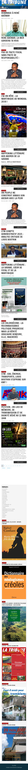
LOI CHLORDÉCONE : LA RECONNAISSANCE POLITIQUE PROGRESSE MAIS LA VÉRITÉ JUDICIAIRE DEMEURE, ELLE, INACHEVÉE (12, 330)
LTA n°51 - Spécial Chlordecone (10, 646)
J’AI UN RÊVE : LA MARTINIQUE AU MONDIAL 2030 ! (14, 98)
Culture (4, 520)
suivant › (4, 468)
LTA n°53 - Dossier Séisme (8, 725)
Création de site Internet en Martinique (14, 767)
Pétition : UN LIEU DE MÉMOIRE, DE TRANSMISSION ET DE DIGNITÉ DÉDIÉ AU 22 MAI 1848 (13, 412)
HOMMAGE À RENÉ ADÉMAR (10, 14)
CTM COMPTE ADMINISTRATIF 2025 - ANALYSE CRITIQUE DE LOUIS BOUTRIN (12, 235)
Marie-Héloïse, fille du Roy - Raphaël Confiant (11, 522)
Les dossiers (5, 644)
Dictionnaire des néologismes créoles (12, 564)
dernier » (9, 468)
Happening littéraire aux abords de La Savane (12, 156)
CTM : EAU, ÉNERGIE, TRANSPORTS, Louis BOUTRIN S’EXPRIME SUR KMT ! (13, 378)
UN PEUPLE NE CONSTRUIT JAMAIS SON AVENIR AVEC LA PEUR (13, 195)
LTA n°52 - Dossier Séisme (8, 685)
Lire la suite (20, 48)
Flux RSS (14, 765)
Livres (3, 601)
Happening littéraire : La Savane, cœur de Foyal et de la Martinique (13, 269)
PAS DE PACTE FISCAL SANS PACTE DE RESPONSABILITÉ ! (11, 55)
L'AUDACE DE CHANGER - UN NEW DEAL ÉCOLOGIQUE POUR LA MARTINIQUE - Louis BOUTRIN (14, 604)
